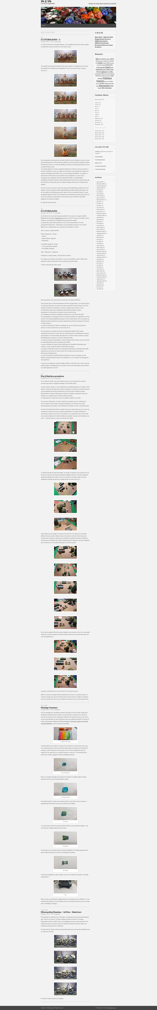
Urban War (111, 83)
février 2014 (100, 271)
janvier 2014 (100, 273)
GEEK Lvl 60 (98, 163)
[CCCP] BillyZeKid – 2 (50, 39)
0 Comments (58, 41)
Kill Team (106, 73)
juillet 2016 (99, 219)
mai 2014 (99, 265)
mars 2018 (99, 193)
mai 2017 (99, 203)
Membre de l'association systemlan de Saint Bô (102, 3)
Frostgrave (98, 73)
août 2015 (99, 235)
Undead (106, 83)
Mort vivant (101, 75)
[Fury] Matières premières (52, 376)
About (44, 25)
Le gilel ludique (99, 156)
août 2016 (99, 217)
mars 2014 (99, 269)
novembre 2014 (101, 253)
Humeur (45, 705)
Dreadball (103, 64)
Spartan (97, 83)
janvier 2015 (100, 249)
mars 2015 (99, 245)
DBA (108, 63)
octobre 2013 (100, 279)
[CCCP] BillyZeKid (49, 211)
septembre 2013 (101, 281)
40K (42, 37)
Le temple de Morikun (100, 166)
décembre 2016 (101, 213)
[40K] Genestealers (101, 41)
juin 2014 (99, 263)
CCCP (112, 61)
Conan (100, 63)
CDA (96, 63)
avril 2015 (99, 243)
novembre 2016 (101, 215)
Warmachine (44, 910)
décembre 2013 (101, 275)
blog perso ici (59, 218)
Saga (105, 81)
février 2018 (100, 195)
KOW (96, 75)
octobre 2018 (100, 187)
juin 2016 (99, 221)
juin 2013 (99, 287)
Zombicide (108, 88)
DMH (100, 64)
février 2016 (100, 227)
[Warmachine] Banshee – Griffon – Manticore (61, 912)
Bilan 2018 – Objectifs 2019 (104, 37)
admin (43, 41)
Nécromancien (107, 75)
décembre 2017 (101, 199)
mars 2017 (99, 207)
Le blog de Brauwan (100, 169)
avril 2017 (99, 205)
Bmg (97, 61)
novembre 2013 (101, 277)
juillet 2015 (99, 237)
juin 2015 (99, 239)
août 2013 (99, 283)
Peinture (107, 78)
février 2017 (100, 209)
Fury (42, 374)
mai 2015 (99, 241)
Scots (108, 81)
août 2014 (99, 259)
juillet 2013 (99, 285)
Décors (104, 72)
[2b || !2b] (78, 12)
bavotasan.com (112, 1008)
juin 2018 (99, 189)
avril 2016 (99, 223)
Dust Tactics (106, 69)
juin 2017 (99, 201)
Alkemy (108, 59)
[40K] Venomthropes (102, 43)
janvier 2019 (100, 182)
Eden (108, 71)
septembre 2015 (101, 233)
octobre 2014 (100, 255)
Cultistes (104, 63)
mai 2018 (99, 191)
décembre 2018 (101, 183)
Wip (103, 88)
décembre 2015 (101, 231)
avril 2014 (99, 267)
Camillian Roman (106, 60)
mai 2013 (99, 288)
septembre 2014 (101, 257)
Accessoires (102, 59)
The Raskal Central (100, 159)
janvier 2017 (100, 211)
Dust (107, 67)
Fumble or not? (99, 151)
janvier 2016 (100, 229)
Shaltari (111, 81)
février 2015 (100, 247)
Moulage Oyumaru (49, 707)
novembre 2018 (101, 186)
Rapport (100, 81)
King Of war (111, 73)
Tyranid (101, 83)
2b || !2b (100, 33)
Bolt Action (100, 60)
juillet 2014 (99, 261)
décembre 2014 (101, 251)
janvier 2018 (100, 197)
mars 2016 (99, 225)
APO (112, 59)
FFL (111, 72)
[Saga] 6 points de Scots (103, 39)
